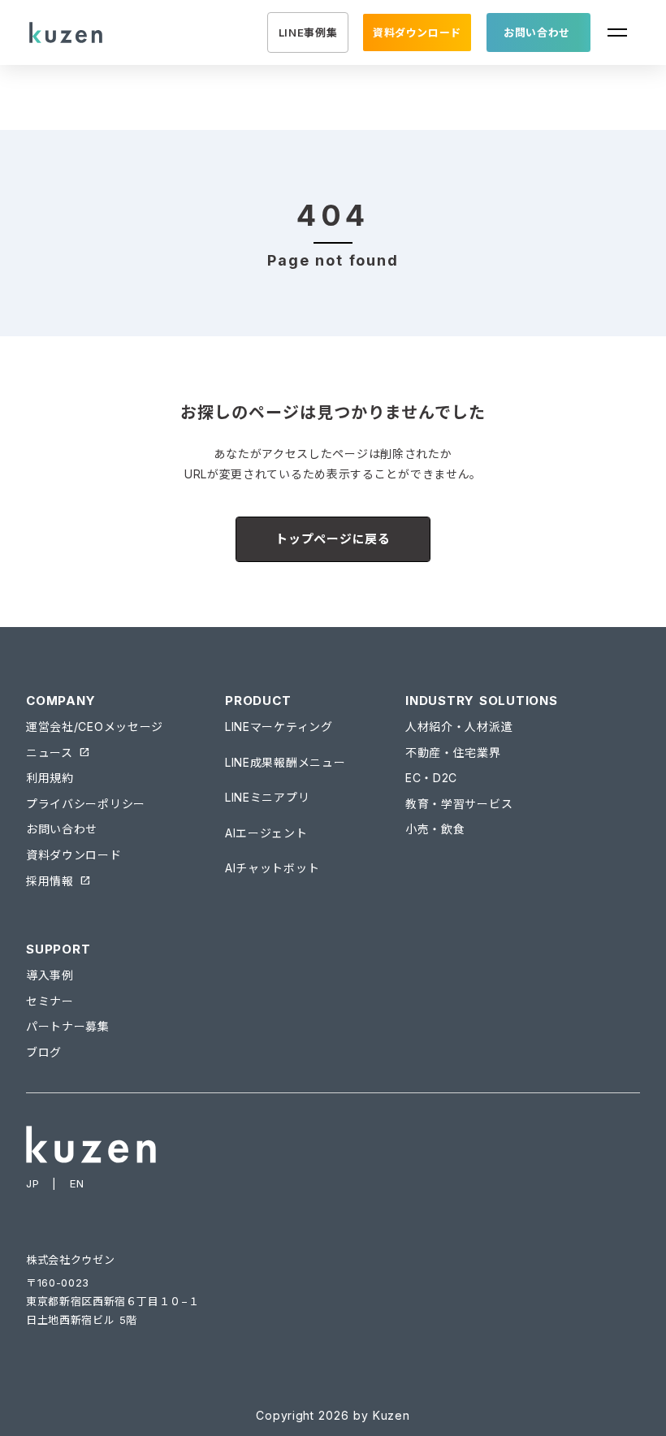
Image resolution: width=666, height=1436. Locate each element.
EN (77, 1183)
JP (32, 1183)
